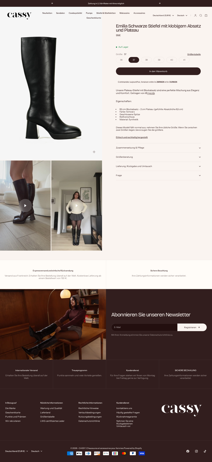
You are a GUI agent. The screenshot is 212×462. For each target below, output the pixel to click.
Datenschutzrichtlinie (89, 421)
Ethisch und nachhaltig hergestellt (132, 137)
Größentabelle (194, 54)
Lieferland (45, 412)
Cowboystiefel (75, 13)
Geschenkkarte (93, 18)
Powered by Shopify (133, 448)
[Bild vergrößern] (94, 152)
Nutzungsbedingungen (90, 416)
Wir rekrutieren (13, 421)
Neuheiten (47, 13)
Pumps (89, 13)
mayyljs (151, 93)
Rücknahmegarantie (126, 416)
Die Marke (10, 408)
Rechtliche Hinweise (89, 408)
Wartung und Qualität (51, 408)
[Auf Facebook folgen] (187, 451)
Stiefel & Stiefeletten (106, 13)
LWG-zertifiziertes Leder (52, 421)
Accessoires (139, 13)
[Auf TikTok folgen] (205, 451)
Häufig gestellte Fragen (128, 412)
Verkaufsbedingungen (90, 412)
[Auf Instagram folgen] (196, 451)
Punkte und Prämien (15, 416)
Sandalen (60, 13)
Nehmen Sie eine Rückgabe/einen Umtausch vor (124, 423)
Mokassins (125, 13)
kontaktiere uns (124, 408)
